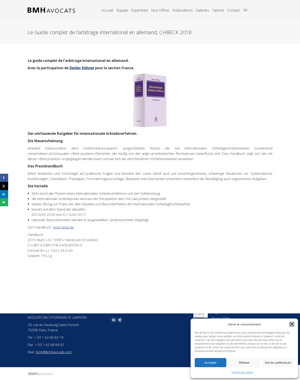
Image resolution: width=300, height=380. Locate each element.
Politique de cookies (242, 372)
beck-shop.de (63, 227)
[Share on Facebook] (4, 178)
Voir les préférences (278, 362)
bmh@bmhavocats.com (54, 352)
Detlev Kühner (81, 68)
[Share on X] (4, 186)
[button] (292, 324)
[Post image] (200, 314)
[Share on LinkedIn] (4, 194)
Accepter (210, 362)
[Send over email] (4, 202)
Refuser (244, 362)
